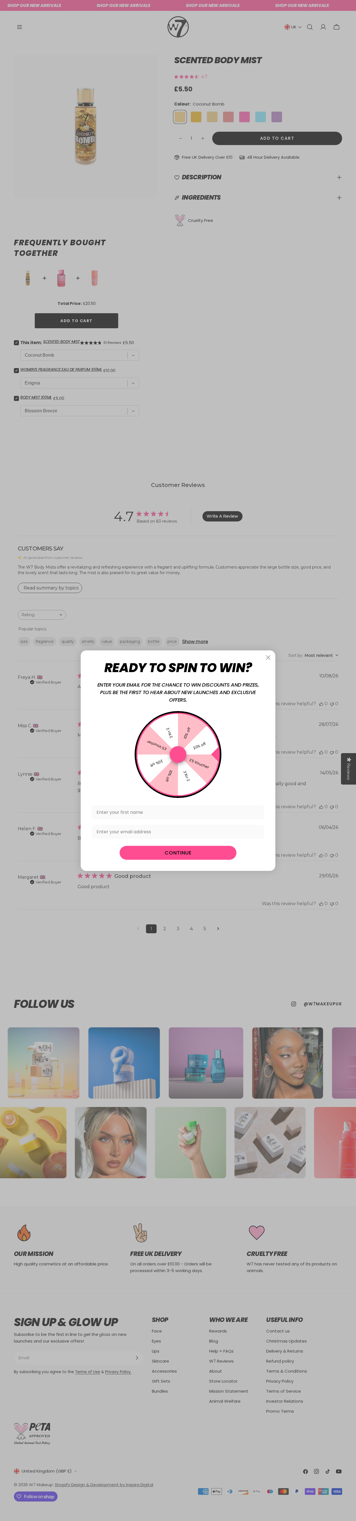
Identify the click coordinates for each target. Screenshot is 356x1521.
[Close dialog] (268, 657)
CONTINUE (178, 852)
